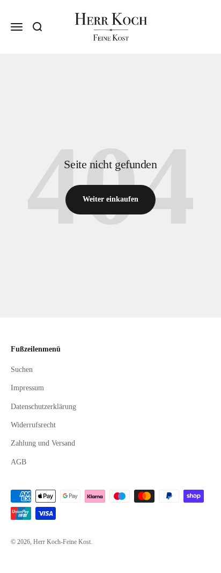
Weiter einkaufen (110, 199)
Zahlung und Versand (43, 443)
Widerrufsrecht (33, 425)
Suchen (22, 370)
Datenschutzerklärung (43, 407)
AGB (18, 462)
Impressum (27, 388)
